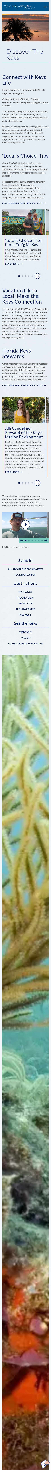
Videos (25, 637)
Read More (14, 263)
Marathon (25, 603)
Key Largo (25, 592)
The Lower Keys (25, 609)
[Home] (19, 7)
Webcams (25, 632)
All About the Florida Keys (25, 569)
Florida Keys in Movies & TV (25, 643)
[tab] (19, 276)
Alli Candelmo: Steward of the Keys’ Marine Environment (24, 432)
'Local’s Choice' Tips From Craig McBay (23, 242)
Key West (25, 614)
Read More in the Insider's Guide (22, 203)
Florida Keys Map (25, 574)
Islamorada (25, 597)
